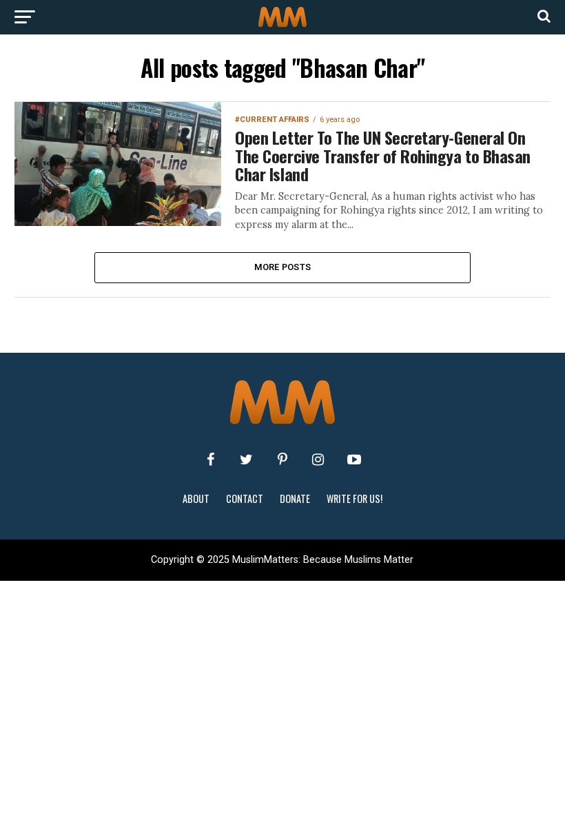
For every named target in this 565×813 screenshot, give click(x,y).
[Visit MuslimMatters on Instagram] (318, 459)
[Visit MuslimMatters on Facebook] (211, 459)
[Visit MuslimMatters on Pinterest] (282, 459)
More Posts (282, 267)
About (196, 498)
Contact (244, 498)
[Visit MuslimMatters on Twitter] (246, 459)
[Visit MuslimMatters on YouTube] (354, 459)
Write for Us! (354, 498)
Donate (295, 498)
